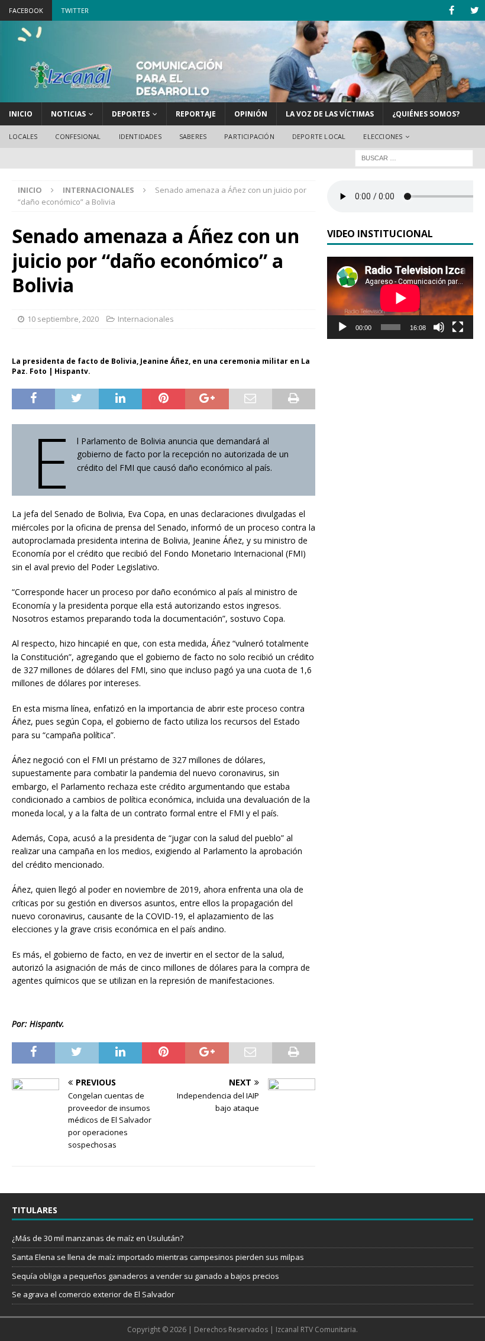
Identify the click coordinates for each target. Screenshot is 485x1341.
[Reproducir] (342, 327)
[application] (400, 298)
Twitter (75, 10)
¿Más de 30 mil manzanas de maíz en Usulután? (97, 1238)
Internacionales (146, 319)
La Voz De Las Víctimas (330, 114)
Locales (23, 136)
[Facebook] (451, 10)
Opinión (250, 114)
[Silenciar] (439, 327)
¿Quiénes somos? (426, 114)
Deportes (131, 114)
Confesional (78, 136)
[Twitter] (474, 10)
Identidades (140, 136)
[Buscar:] (414, 157)
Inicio (21, 114)
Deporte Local (319, 136)
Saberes (192, 136)
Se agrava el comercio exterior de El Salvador (93, 1294)
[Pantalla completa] (458, 327)
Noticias (68, 114)
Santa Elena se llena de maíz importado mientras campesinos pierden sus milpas (158, 1257)
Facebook (26, 10)
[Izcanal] (242, 95)
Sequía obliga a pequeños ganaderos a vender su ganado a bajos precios (145, 1276)
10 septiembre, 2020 (63, 319)
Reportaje (196, 114)
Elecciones (382, 136)
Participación (249, 136)
